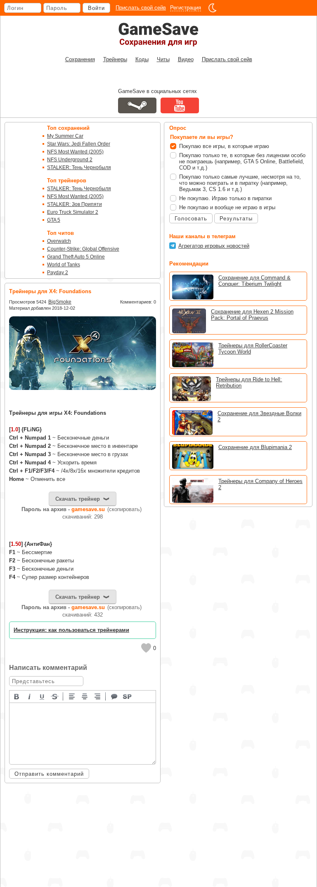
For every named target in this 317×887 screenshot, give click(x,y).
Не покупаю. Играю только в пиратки (225, 198)
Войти (96, 8)
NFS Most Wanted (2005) (75, 152)
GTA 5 (53, 220)
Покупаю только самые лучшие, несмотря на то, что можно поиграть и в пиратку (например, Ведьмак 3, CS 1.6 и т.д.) (240, 183)
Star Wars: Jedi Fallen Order (78, 144)
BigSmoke (59, 302)
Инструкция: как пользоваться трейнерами (71, 630)
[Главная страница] (158, 34)
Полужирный (17, 696)
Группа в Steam (137, 105)
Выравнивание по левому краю (72, 696)
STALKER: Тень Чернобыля (79, 167)
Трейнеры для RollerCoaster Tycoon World (252, 348)
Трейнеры (115, 59)
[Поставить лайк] (146, 648)
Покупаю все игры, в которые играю (224, 146)
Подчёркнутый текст (42, 696)
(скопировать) (124, 509)
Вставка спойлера (127, 696)
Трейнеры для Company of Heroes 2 (260, 484)
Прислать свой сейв (141, 8)
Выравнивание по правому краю (97, 696)
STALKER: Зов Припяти (74, 204)
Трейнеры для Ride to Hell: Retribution (249, 382)
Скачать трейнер (77, 499)
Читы (163, 59)
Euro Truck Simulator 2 (72, 212)
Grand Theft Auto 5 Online (76, 257)
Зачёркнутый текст (55, 696)
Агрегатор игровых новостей (213, 246)
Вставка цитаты (114, 696)
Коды (142, 59)
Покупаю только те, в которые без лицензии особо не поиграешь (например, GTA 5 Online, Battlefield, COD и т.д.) (242, 161)
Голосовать (191, 218)
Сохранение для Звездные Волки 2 (259, 416)
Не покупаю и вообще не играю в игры (227, 207)
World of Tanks (63, 265)
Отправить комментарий (49, 774)
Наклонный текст (29, 696)
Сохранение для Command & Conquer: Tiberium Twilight (254, 281)
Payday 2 (57, 272)
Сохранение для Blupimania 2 (255, 447)
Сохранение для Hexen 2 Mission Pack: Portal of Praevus (252, 314)
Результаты (236, 218)
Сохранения (80, 59)
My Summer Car (65, 136)
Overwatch (59, 241)
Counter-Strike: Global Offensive (83, 249)
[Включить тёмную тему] (212, 7)
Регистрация (185, 8)
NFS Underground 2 (69, 160)
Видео (186, 59)
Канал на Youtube (180, 105)
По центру (85, 696)
